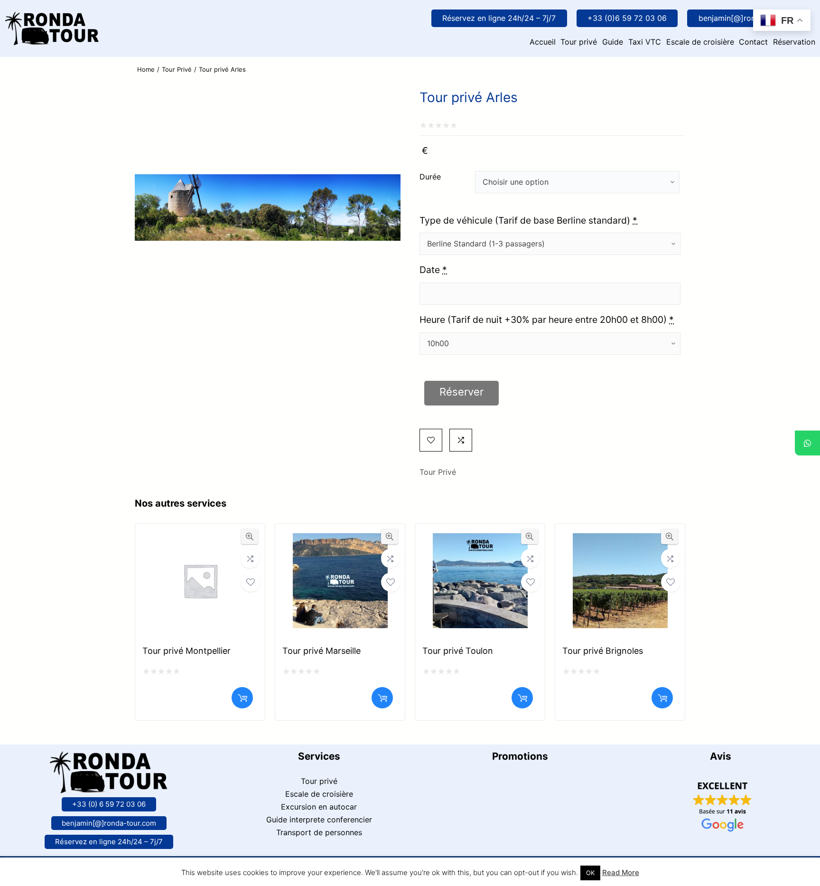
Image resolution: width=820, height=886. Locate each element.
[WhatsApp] (807, 443)
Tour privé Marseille (321, 651)
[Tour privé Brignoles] (620, 541)
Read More (620, 872)
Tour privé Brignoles (602, 651)
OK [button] (590, 873)
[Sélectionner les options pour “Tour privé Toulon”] (522, 697)
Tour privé (319, 781)
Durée (430, 176)
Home (146, 69)
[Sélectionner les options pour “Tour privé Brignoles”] (662, 697)
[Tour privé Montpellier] (200, 541)
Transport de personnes (319, 832)
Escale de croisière (319, 794)
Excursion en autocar (319, 806)
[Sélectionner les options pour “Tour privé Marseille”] (382, 697)
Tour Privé (177, 69)
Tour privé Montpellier (186, 651)
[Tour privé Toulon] (480, 541)
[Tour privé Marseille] (340, 541)
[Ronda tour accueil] (52, 18)
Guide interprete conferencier (319, 819)
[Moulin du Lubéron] (268, 323)
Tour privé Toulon (457, 651)
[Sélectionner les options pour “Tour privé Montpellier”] (242, 697)
